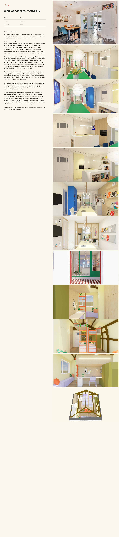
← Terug (6, 5)
